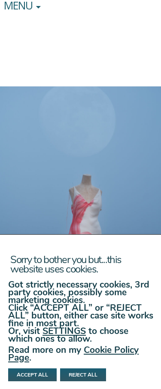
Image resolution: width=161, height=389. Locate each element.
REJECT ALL (83, 374)
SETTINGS (64, 331)
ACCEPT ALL (32, 374)
